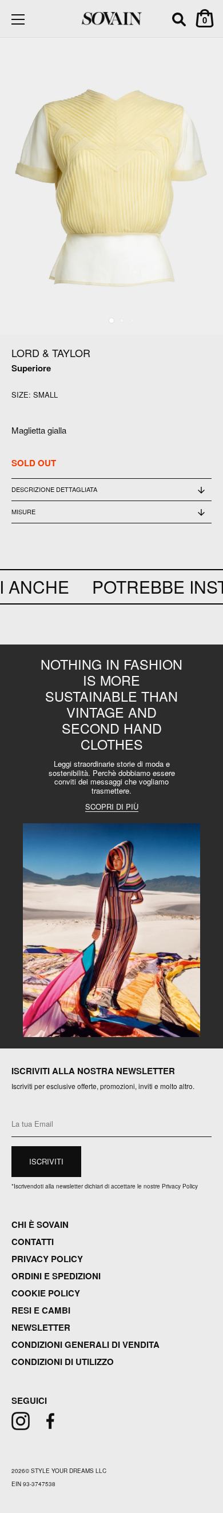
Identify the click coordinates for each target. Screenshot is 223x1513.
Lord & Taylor (50, 352)
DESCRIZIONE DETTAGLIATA (54, 489)
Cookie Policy (45, 1293)
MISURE (23, 511)
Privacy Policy (47, 1258)
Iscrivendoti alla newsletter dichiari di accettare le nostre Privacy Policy (104, 1186)
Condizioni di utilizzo (62, 1361)
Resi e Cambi (40, 1310)
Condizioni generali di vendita (85, 1344)
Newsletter (40, 1327)
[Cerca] (179, 21)
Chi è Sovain (40, 1224)
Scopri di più (111, 807)
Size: (21, 394)
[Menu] (18, 19)
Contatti (32, 1241)
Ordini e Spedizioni (56, 1276)
